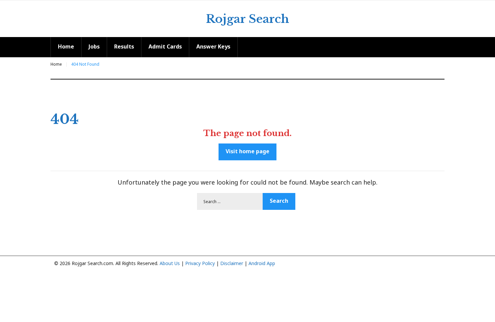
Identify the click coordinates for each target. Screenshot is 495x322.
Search (279, 200)
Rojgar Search (247, 19)
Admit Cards (165, 46)
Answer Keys (213, 46)
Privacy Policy (200, 263)
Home (66, 46)
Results (124, 46)
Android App (262, 263)
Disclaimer (231, 263)
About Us (170, 263)
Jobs (94, 46)
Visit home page (247, 151)
